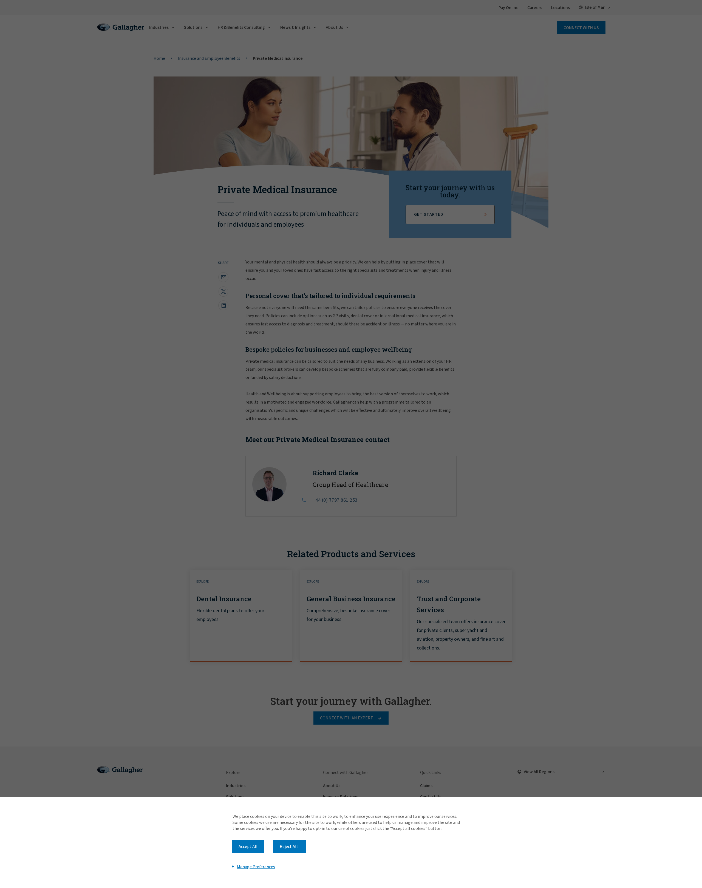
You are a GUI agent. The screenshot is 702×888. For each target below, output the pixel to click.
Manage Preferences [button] (256, 867)
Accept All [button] (248, 847)
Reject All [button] (289, 847)
